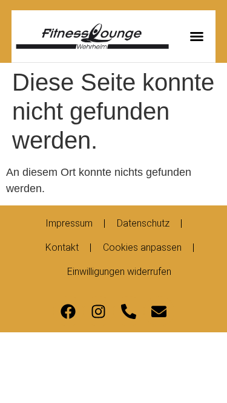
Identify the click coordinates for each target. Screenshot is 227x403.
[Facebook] (68, 311)
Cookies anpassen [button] (142, 247)
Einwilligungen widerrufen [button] (119, 271)
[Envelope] (159, 311)
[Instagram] (99, 311)
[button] (197, 36)
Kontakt (62, 247)
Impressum (69, 223)
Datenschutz (143, 223)
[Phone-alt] (129, 311)
